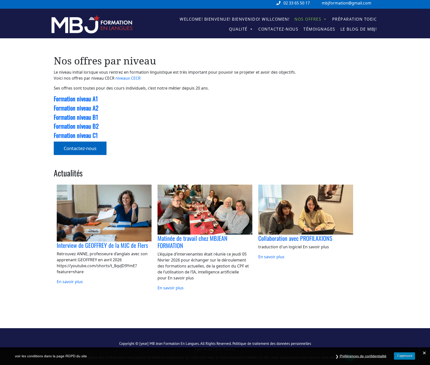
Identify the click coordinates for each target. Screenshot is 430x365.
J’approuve (404, 356)
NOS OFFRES (307, 19)
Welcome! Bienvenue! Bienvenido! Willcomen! (234, 19)
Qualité (238, 29)
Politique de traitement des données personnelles (271, 343)
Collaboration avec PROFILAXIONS (295, 238)
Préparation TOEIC (354, 19)
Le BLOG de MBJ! (358, 29)
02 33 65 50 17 (296, 3)
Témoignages (319, 29)
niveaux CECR (128, 78)
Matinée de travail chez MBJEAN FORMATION (192, 242)
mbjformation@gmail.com (346, 3)
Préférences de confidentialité (363, 356)
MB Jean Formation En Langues (174, 343)
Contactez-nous (278, 29)
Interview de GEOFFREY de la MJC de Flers (102, 245)
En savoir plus (70, 281)
